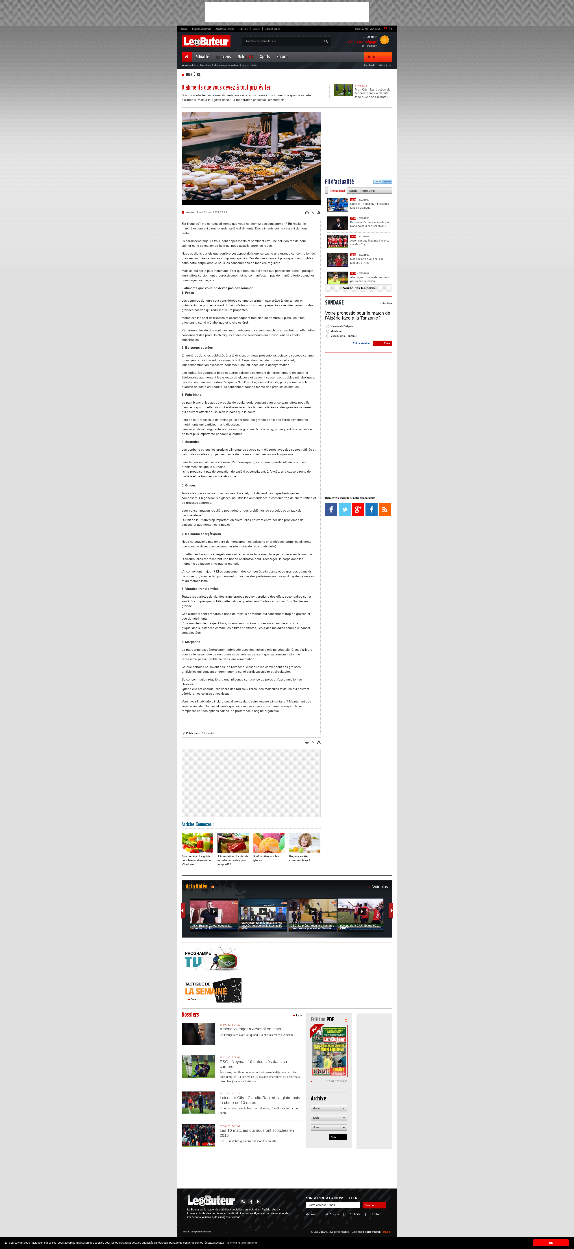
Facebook (369, 65)
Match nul (336, 331)
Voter (387, 343)
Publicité (355, 1214)
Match (245, 56)
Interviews (223, 56)
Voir (193, 999)
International (337, 190)
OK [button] (551, 1243)
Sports (265, 56)
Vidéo (371, 56)
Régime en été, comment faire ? (299, 858)
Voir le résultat (361, 343)
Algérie (353, 190)
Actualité (202, 56)
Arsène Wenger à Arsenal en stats (250, 1029)
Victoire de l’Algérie (341, 326)
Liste (299, 1015)
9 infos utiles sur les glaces (266, 858)
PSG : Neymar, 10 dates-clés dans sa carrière (253, 1064)
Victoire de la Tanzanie (343, 335)
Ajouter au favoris (224, 29)
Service (282, 56)
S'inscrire (369, 1205)
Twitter (381, 65)
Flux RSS (243, 29)
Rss (389, 65)
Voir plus (380, 886)
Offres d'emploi (272, 29)
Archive (387, 303)
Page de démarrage (201, 29)
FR (385, 28)
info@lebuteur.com (201, 1231)
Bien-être (204, 65)
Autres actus (368, 190)
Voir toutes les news (359, 288)
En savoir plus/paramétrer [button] (241, 1243)
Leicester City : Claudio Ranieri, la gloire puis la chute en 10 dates (260, 1100)
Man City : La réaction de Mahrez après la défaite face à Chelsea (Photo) (373, 93)
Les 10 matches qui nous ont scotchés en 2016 (257, 1133)
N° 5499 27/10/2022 (336, 1081)
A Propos (332, 1214)
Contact (256, 29)
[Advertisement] (287, 12)
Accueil (183, 29)
